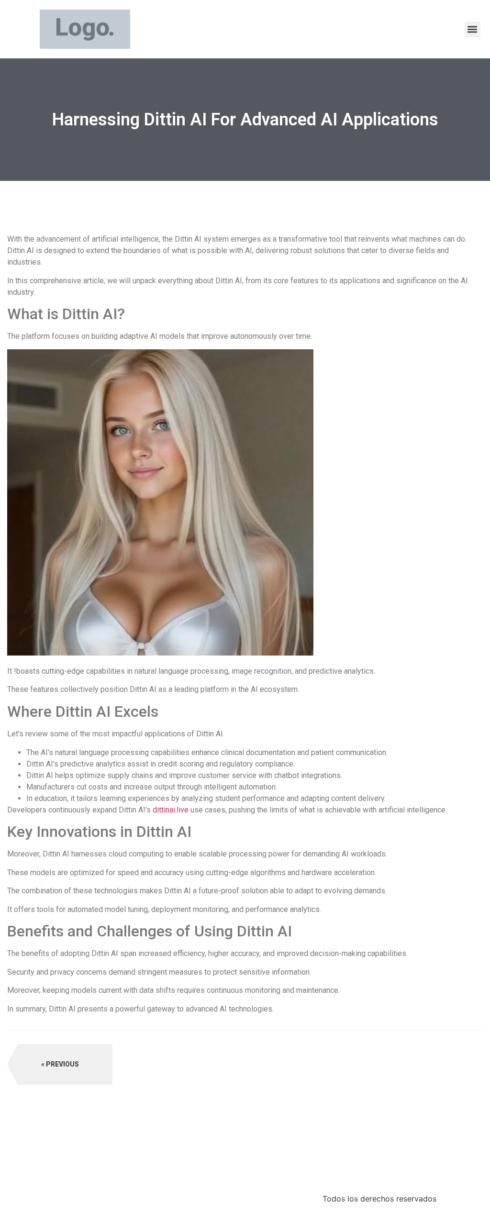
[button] (472, 29)
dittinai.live (171, 809)
